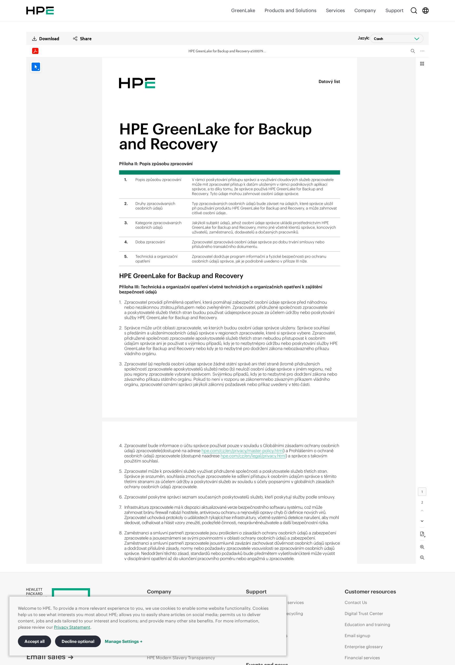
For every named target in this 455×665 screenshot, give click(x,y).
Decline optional (78, 641)
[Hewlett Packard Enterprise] (40, 11)
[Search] (414, 11)
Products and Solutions (290, 10)
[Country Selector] (425, 11)
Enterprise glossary (364, 646)
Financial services (362, 657)
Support (394, 10)
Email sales (46, 656)
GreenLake (243, 10)
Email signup (357, 635)
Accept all (34, 641)
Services (335, 10)
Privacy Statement (72, 627)
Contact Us (356, 602)
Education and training (367, 624)
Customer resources (370, 591)
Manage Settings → (123, 641)
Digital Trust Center (364, 613)
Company (365, 10)
